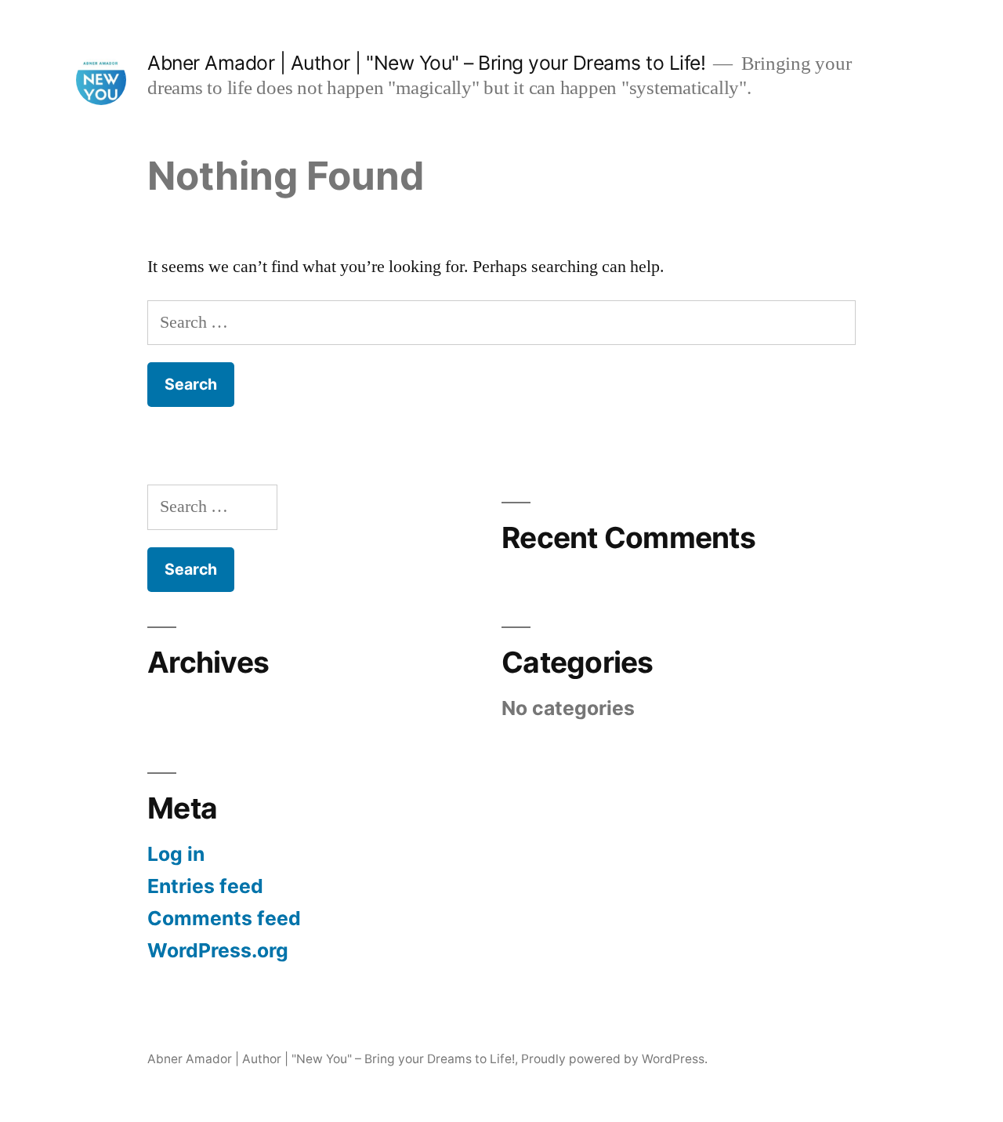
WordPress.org (217, 950)
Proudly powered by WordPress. (614, 1058)
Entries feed (205, 886)
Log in (176, 854)
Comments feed (224, 918)
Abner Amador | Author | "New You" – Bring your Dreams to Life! (426, 62)
